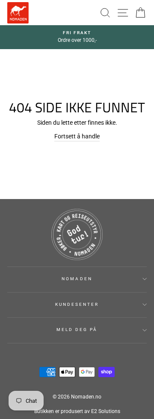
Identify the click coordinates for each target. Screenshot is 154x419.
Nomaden (77, 278)
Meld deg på (77, 329)
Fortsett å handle (77, 136)
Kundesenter (77, 304)
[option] (77, 37)
